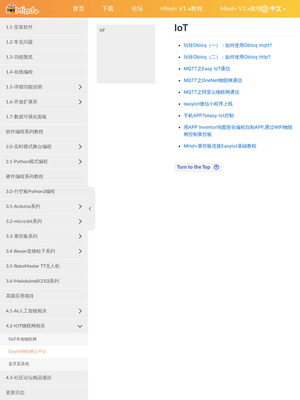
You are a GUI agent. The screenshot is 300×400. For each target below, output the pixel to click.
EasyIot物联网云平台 (27, 352)
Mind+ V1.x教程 (181, 9)
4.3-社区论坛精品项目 (29, 377)
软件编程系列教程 (24, 131)
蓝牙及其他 (18, 364)
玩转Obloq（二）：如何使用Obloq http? (227, 57)
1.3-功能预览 (19, 57)
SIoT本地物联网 (22, 339)
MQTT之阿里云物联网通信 (211, 92)
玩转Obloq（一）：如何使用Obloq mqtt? (228, 45)
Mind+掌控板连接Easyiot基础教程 (220, 146)
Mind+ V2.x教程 (241, 9)
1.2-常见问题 (19, 42)
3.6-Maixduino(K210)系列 (32, 281)
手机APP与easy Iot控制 (209, 115)
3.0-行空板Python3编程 (30, 191)
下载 (108, 9)
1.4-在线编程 (19, 72)
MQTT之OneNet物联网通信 (213, 80)
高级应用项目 (20, 296)
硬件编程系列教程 (24, 176)
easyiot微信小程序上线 (208, 104)
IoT (102, 30)
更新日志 (15, 392)
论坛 (137, 9)
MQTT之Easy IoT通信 (207, 68)
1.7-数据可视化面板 (26, 116)
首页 (78, 9)
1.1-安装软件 (19, 27)
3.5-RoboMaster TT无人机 (33, 266)
